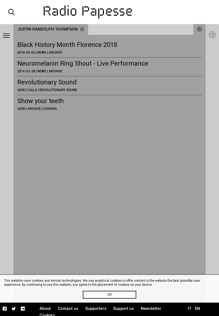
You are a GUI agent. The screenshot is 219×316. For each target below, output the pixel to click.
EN (197, 308)
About (45, 308)
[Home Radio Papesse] (110, 12)
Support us (123, 308)
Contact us (68, 308)
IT (189, 308)
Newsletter (151, 308)
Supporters (95, 308)
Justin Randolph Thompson (48, 29)
